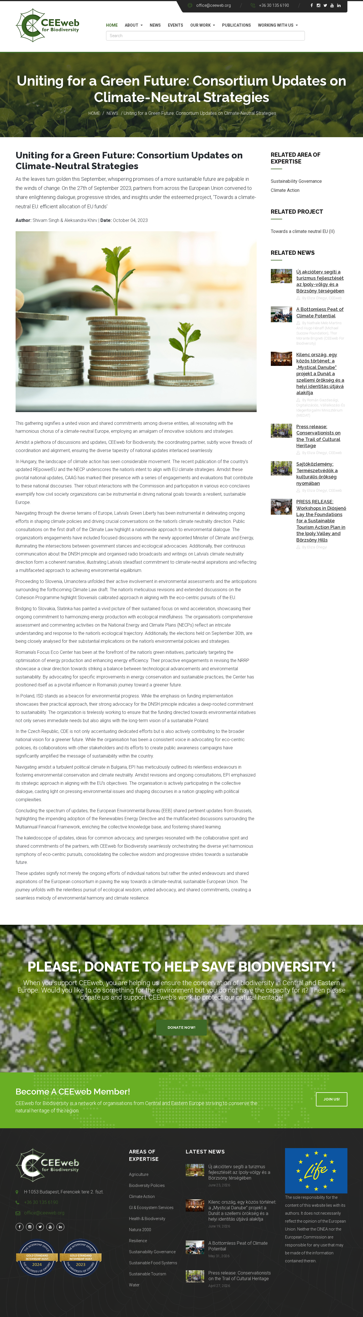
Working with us (276, 25)
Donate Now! (181, 1027)
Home (112, 25)
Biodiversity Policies (147, 1185)
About (131, 25)
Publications (236, 25)
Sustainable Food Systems (153, 1263)
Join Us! (332, 1099)
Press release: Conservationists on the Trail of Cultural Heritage (239, 1275)
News (155, 25)
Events (175, 25)
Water (134, 1285)
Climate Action (285, 190)
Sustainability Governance (296, 181)
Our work (200, 25)
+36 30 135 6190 (274, 5)
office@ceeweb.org (213, 5)
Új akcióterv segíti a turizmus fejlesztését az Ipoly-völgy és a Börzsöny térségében (239, 1172)
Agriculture (138, 1174)
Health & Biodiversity (147, 1218)
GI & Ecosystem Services (151, 1207)
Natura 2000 (140, 1229)
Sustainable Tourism (147, 1274)
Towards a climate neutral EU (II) (303, 231)
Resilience (138, 1240)
